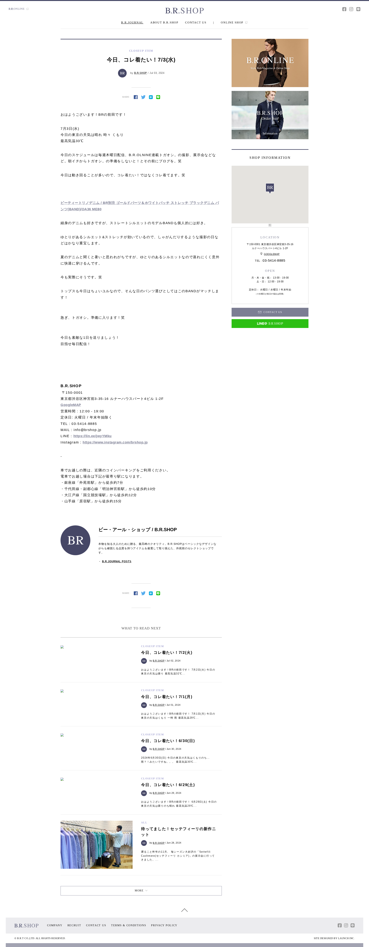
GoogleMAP (71, 405)
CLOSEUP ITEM (152, 646)
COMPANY (54, 925)
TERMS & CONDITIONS (128, 925)
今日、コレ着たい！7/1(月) (167, 697)
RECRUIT (74, 925)
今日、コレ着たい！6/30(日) (168, 741)
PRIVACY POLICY (164, 925)
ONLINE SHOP (232, 22)
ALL (144, 822)
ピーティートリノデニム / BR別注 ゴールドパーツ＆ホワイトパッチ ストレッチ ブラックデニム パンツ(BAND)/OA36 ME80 (140, 206)
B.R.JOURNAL (132, 22)
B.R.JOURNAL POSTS (116, 561)
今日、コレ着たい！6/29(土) (168, 785)
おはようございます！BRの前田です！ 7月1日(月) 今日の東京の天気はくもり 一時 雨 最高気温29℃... (178, 715)
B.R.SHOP (140, 73)
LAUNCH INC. (346, 938)
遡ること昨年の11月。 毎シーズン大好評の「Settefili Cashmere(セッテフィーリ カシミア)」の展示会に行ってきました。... (178, 855)
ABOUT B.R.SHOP (164, 22)
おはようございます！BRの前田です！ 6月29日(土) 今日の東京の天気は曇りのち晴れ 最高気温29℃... (179, 803)
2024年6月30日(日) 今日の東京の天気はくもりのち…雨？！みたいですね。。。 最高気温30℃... (175, 759)
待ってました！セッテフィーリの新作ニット (178, 832)
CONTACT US (195, 22)
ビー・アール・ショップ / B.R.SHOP (137, 529)
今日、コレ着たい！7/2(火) (167, 652)
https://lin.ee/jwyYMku (92, 436)
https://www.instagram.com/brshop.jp (115, 442)
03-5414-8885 (274, 260)
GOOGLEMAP (272, 254)
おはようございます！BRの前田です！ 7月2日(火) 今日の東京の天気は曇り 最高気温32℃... (178, 671)
